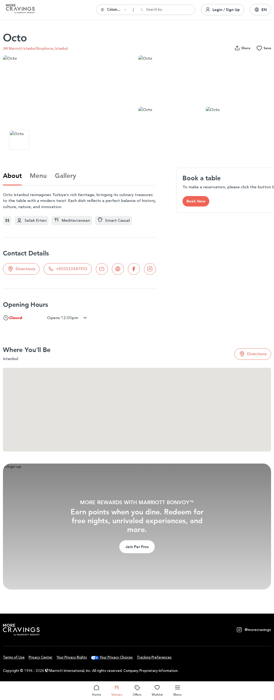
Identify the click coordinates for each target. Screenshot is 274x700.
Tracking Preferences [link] (154, 657)
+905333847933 (71, 268)
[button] (260, 9)
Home (96, 695)
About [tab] (12, 175)
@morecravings (258, 630)
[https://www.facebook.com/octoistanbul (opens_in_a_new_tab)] (134, 269)
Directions (25, 268)
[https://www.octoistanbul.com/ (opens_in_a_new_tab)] (118, 269)
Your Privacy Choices (116, 657)
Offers (137, 695)
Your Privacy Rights (71, 657)
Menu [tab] (38, 175)
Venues (116, 695)
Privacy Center (40, 657)
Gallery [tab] (65, 175)
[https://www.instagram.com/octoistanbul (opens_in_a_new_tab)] (150, 269)
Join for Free (137, 547)
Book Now (196, 201)
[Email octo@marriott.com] (102, 269)
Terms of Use (14, 657)
